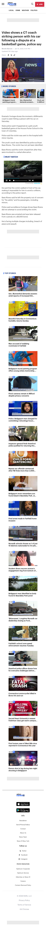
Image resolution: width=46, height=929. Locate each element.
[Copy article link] (14, 55)
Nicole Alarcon (7, 49)
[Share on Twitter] (11, 55)
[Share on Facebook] (8, 55)
